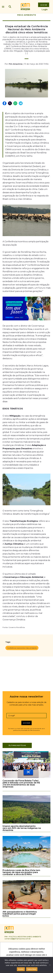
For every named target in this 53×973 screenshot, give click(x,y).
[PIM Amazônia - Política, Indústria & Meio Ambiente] (25, 6)
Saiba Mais (31, 969)
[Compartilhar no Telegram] (21, 103)
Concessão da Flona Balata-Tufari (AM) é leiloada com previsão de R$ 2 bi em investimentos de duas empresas (21, 783)
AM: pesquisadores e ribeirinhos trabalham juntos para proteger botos (20, 914)
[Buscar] (10, 6)
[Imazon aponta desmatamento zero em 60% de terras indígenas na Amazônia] (26, 823)
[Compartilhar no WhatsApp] (15, 103)
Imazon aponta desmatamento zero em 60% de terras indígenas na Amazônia (22, 828)
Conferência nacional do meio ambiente (22, 648)
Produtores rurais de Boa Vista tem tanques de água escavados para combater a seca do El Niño (21, 872)
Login (45, 9)
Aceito (21, 969)
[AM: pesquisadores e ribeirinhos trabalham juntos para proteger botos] (26, 909)
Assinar (26, 723)
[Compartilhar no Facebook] (5, 103)
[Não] (49, 965)
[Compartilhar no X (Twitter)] (10, 103)
